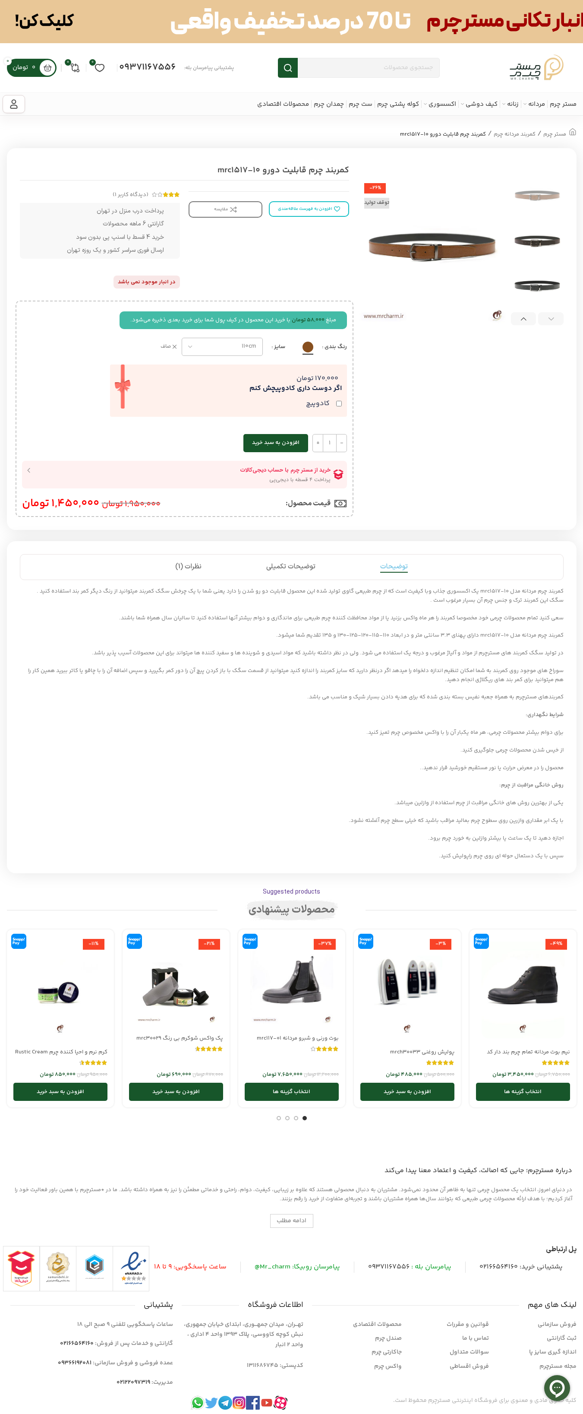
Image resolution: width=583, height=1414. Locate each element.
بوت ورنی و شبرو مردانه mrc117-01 (298, 1038)
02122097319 (133, 1382)
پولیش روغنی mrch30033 (422, 1052)
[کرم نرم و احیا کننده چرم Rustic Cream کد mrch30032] (60, 990)
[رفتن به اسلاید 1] (305, 1118)
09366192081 (74, 1363)
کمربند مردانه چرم (515, 134)
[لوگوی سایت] (537, 67)
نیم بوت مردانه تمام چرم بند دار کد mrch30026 (528, 1056)
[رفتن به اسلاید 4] (279, 1118)
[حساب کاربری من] (14, 104)
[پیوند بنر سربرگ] (291, 21)
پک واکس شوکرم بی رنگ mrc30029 (179, 1038)
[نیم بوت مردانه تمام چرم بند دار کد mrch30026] (523, 990)
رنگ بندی (336, 346)
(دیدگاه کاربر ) (130, 194)
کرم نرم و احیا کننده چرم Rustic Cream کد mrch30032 (61, 1056)
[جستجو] (288, 68)
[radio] (308, 347)
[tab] (394, 567)
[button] (551, 318)
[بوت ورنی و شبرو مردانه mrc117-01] (292, 983)
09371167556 (147, 67)
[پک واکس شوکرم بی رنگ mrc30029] (176, 983)
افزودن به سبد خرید (275, 442)
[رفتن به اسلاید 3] (287, 1118)
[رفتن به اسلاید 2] (296, 1118)
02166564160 (498, 1267)
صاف (166, 347)
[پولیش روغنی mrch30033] (407, 990)
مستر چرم (554, 134)
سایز (279, 346)
